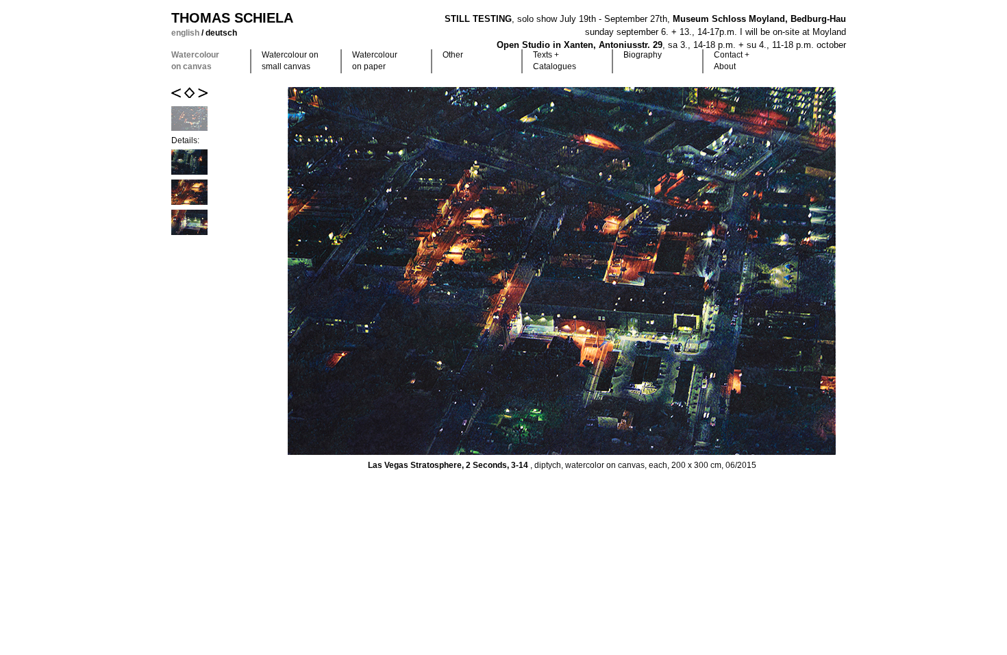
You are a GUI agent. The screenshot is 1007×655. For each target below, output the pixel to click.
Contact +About (731, 60)
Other (453, 55)
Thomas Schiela (232, 17)
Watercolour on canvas (195, 60)
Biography (642, 55)
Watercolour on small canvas (290, 60)
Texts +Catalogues (554, 60)
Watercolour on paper (374, 60)
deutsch (221, 33)
